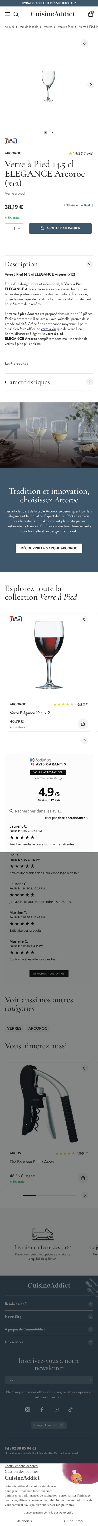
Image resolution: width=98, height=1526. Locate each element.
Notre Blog (13, 1316)
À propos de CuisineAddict (25, 1329)
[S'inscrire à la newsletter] (91, 1380)
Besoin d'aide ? (16, 1304)
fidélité (88, 205)
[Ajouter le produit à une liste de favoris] (84, 43)
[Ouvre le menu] (7, 14)
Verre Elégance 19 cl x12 (30, 713)
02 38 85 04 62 (24, 1448)
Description (21, 264)
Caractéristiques (27, 381)
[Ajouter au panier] (83, 723)
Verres (48, 27)
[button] (45, 132)
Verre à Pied (66, 27)
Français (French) (45, 1425)
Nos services (14, 1342)
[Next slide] (90, 84)
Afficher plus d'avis (49, 973)
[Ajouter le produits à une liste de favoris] (84, 619)
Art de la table (29, 27)
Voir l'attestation (48, 772)
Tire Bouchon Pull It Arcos (32, 1162)
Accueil (10, 27)
